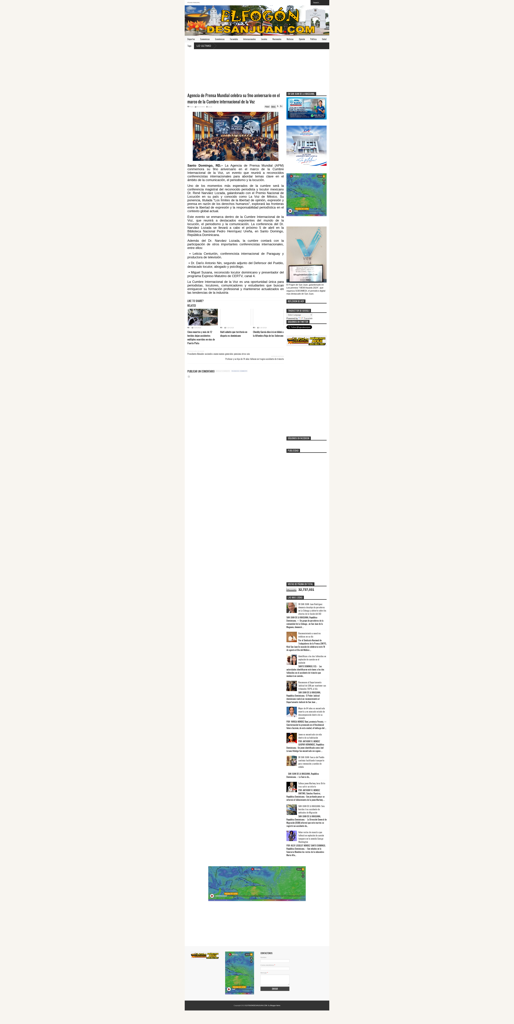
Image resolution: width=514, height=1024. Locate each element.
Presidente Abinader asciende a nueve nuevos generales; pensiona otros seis (218, 353)
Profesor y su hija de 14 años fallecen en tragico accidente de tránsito (254, 359)
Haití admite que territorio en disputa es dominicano (233, 333)
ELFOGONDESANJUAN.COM (256, 1005)
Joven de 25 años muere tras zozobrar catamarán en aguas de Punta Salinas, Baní (228, 46)
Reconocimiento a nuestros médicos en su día (309, 635)
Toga (189, 45)
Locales (264, 39)
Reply (191, 107)
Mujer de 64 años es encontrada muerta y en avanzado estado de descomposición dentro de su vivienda (311, 713)
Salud (324, 39)
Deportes (191, 39)
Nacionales (277, 39)
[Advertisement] (257, 69)
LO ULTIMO (204, 45)
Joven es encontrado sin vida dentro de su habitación (310, 736)
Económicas (220, 39)
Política (313, 39)
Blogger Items (275, 1005)
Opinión (302, 39)
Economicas (205, 39)
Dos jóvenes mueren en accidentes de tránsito (280, 46)
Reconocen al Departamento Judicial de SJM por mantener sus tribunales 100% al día (312, 685)
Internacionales (249, 39)
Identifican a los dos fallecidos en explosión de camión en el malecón (312, 659)
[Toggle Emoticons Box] (188, 376)
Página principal (193, 2)
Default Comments (223, 371)
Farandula (234, 39)
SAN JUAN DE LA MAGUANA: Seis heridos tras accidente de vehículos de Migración (311, 809)
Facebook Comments (239, 371)
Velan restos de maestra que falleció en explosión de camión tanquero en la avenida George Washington (311, 837)
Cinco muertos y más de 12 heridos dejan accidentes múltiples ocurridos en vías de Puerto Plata (201, 337)
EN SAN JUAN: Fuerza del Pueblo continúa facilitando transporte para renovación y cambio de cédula (311, 762)
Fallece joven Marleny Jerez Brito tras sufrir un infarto (311, 785)
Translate (308, 318)
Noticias (290, 39)
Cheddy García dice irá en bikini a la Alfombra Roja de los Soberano (268, 333)
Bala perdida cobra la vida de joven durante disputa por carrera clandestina (326, 46)
